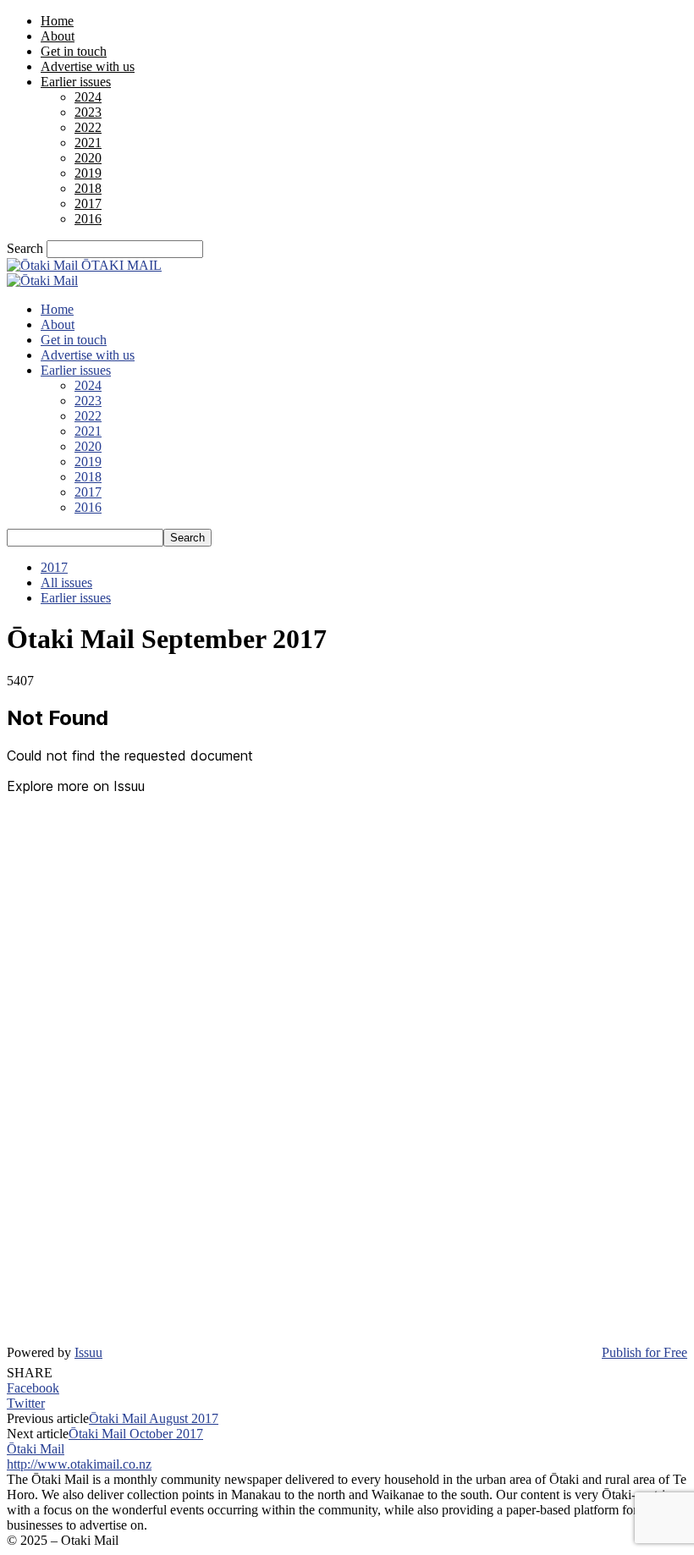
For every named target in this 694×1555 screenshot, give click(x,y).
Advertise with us (88, 66)
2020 (88, 158)
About (57, 36)
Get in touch (74, 51)
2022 (88, 127)
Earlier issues (76, 81)
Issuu (88, 1352)
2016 (88, 219)
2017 (88, 203)
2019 (88, 173)
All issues (66, 582)
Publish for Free (644, 1352)
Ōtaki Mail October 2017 (136, 1433)
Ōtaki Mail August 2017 (153, 1418)
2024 (88, 97)
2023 (88, 112)
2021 (88, 142)
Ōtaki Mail (35, 1449)
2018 (88, 188)
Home (57, 21)
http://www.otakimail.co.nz (79, 1464)
